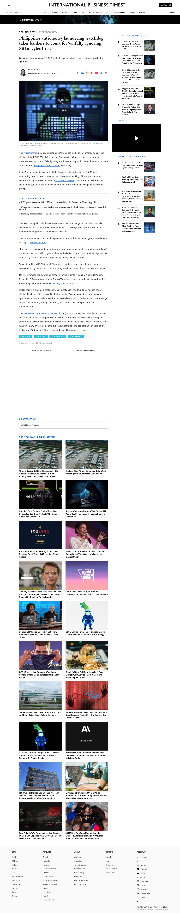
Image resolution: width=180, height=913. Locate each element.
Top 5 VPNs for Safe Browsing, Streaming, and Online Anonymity (132, 179)
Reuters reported (38, 242)
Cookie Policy (79, 873)
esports (45, 888)
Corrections (78, 876)
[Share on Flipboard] (92, 73)
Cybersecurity (48, 876)
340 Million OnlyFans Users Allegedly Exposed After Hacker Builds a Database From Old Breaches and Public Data (84, 836)
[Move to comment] (106, 73)
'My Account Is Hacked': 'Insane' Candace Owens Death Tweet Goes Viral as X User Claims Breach (85, 554)
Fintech (45, 896)
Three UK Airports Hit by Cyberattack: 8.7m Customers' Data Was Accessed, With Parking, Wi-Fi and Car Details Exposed (39, 474)
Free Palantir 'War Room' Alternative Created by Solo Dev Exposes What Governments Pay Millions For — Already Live (40, 836)
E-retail (45, 857)
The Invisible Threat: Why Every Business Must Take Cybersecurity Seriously (132, 165)
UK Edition (170, 12)
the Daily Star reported (63, 283)
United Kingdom (111, 869)
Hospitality (46, 861)
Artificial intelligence (50, 880)
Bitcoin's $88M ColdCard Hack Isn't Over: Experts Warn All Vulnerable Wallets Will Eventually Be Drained (85, 675)
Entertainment (119, 12)
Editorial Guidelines (86, 351)
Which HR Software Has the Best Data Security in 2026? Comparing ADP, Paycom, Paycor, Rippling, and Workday (132, 196)
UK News (54, 12)
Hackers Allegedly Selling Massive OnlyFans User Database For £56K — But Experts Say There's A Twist (86, 715)
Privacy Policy (79, 869)
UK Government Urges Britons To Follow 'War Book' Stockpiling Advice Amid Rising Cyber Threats (132, 109)
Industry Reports (49, 900)
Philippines (29, 153)
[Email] (101, 73)
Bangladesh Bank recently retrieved (41, 313)
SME (83, 12)
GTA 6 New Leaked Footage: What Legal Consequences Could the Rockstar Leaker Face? (39, 675)
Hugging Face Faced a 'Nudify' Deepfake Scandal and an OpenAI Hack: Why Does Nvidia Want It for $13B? (38, 514)
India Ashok (35, 70)
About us (77, 857)
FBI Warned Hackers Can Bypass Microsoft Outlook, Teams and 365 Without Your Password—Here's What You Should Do (39, 795)
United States (110, 873)
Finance (46, 873)
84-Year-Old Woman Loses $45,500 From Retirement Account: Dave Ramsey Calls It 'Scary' (38, 634)
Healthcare (47, 865)
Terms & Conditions (81, 865)
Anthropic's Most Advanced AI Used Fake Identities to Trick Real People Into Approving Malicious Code (86, 755)
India (107, 861)
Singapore (109, 865)
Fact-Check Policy (80, 884)
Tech (108, 12)
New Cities (47, 892)
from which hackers (64, 180)
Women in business (50, 884)
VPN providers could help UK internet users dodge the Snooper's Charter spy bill (58, 202)
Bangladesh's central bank (47, 165)
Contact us (78, 861)
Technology (16, 880)
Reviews (142, 12)
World (45, 12)
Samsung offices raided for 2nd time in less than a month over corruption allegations (59, 214)
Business (75, 12)
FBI (41, 268)
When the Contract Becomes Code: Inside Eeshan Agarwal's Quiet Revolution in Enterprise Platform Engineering (131, 212)
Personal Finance (95, 12)
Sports (14, 892)
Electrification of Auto (50, 869)
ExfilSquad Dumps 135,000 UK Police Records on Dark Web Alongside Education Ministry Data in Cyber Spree (86, 795)
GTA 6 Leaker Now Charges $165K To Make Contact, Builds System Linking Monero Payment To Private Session (39, 755)
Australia (109, 857)
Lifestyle (132, 12)
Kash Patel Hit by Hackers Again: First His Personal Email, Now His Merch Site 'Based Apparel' (39, 554)
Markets (65, 12)
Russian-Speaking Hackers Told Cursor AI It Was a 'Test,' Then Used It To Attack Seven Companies (86, 514)
